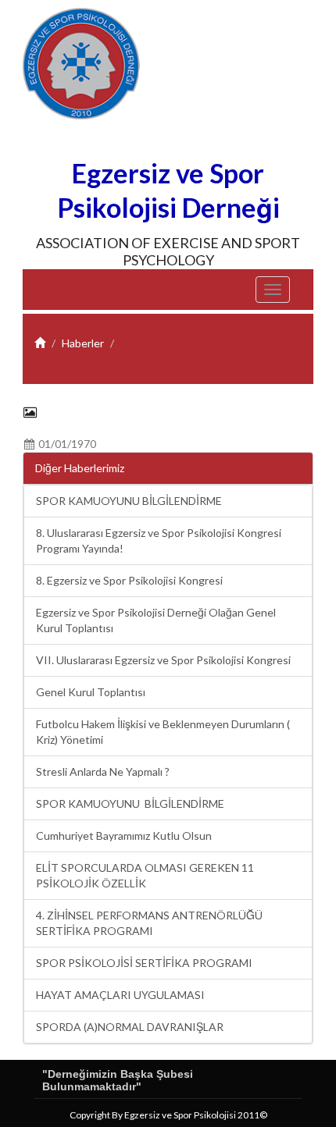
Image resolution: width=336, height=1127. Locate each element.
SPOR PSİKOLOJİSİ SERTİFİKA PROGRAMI (144, 962)
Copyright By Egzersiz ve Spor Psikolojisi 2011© (168, 1115)
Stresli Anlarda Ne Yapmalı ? (103, 771)
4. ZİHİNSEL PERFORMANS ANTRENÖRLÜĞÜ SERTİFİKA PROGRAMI (149, 922)
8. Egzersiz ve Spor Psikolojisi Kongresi (129, 580)
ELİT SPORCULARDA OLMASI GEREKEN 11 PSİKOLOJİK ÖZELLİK (145, 875)
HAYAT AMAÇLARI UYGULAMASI (120, 994)
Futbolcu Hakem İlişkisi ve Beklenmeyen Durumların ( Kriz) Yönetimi (163, 731)
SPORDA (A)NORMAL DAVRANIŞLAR (129, 1026)
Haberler (83, 343)
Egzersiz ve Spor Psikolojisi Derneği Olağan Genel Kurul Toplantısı (156, 620)
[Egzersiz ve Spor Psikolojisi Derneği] (81, 63)
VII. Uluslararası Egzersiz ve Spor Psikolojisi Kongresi (163, 660)
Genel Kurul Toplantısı (90, 692)
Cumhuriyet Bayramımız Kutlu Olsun (124, 835)
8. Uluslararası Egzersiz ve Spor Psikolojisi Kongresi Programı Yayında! (158, 540)
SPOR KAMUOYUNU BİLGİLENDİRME (129, 500)
